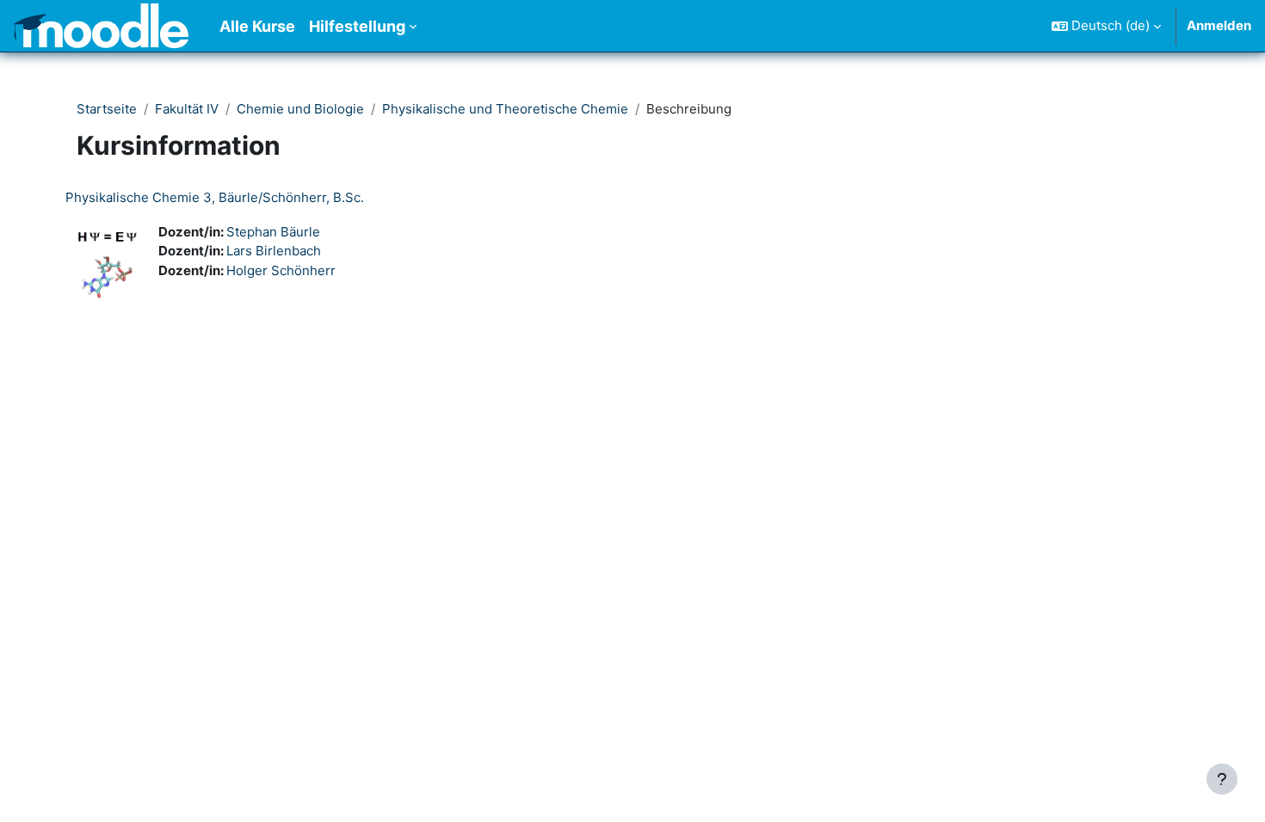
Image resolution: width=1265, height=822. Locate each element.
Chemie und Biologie (300, 109)
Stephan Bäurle (273, 232)
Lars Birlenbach (273, 250)
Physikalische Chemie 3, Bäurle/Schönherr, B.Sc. (214, 197)
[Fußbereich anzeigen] (1221, 779)
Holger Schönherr (281, 270)
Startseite (107, 109)
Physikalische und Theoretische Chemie (505, 109)
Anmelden (1219, 25)
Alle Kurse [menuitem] (257, 26)
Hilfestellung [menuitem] (357, 26)
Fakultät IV (187, 109)
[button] (1106, 26)
